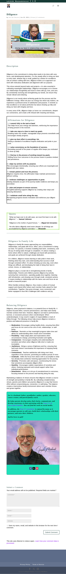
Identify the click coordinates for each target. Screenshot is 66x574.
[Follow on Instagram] (37, 468)
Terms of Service (38, 564)
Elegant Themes (29, 571)
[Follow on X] (34, 468)
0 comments (41, 17)
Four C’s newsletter (27, 409)
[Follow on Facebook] (30, 468)
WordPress (44, 571)
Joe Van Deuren (14, 17)
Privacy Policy (25, 564)
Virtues (33, 17)
